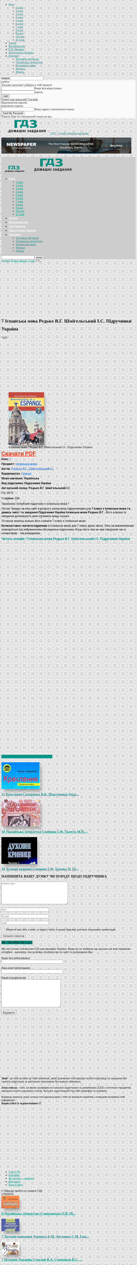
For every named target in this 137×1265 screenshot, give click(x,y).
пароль (38, 92)
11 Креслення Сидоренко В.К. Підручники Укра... (40, 794)
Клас (11, 4)
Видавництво (17, 46)
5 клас (19, 20)
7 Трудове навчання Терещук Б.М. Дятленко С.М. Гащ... (45, 1236)
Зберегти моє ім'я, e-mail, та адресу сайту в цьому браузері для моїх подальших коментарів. (61, 929)
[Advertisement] (68, 289)
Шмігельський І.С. (41, 468)
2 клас (19, 10)
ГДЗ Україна (16, 49)
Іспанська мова (26, 464)
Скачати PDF (18, 453)
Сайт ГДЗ (14, 1171)
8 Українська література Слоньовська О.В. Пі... (38, 1213)
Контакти (14, 1181)
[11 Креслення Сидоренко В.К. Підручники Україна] (68, 775)
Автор (12, 42)
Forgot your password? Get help (19, 99)
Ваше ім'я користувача (48, 88)
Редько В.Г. (19, 468)
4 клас (19, 17)
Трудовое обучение (27, 59)
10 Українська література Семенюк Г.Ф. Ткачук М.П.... (44, 832)
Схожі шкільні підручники (26, 756)
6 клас (19, 23)
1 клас (19, 7)
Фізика (20, 71)
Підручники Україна (21, 52)
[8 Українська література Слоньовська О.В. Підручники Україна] (68, 1202)
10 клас (20, 36)
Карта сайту (16, 1184)
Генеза (26, 473)
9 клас (19, 33)
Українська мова (26, 65)
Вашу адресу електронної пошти (54, 109)
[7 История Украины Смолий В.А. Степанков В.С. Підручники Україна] (68, 1248)
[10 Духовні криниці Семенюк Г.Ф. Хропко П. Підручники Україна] (68, 850)
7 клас (19, 26)
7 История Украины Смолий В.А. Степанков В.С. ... (41, 1259)
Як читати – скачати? (21, 1178)
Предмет (14, 55)
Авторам (14, 1175)
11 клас (20, 39)
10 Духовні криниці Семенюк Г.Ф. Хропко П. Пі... (39, 869)
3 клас (19, 14)
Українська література (29, 62)
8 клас (19, 30)
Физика (20, 68)
